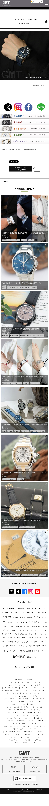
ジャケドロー (34, 696)
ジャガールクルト (36, 626)
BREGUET (22, 608)
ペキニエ (40, 721)
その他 (25, 742)
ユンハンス (28, 718)
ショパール (39, 732)
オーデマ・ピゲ (23, 622)
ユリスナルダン (40, 734)
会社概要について (35, 771)
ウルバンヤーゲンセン (13, 732)
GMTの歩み (18, 679)
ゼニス (40, 630)
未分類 (33, 742)
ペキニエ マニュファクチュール (19, 682)
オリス (37, 737)
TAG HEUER (15, 335)
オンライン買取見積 (13, 771)
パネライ (34, 641)
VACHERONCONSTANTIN (27, 527)
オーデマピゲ (10, 622)
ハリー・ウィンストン (11, 726)
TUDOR (23, 335)
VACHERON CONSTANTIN (10, 527)
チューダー (41, 335)
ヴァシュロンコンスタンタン (32, 651)
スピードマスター (22, 630)
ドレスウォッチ (27, 637)
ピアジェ (39, 718)
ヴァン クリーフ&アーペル (17, 685)
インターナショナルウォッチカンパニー (19, 287)
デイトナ (17, 637)
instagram (26, 784)
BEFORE (6, 181)
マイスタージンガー (39, 699)
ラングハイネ (14, 693)
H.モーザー (26, 734)
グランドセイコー (16, 627)
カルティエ (12, 479)
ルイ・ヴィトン (26, 737)
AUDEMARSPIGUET (10, 608)
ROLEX (24, 239)
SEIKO (31, 239)
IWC (11, 239)
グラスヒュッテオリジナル (31, 693)
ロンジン (35, 715)
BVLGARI (6, 335)
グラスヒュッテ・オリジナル (15, 721)
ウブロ (37, 617)
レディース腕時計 (35, 685)
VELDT (16, 742)
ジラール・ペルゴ (38, 688)
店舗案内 (13, 767)
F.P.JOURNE (6, 574)
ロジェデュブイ (23, 699)
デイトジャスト (36, 383)
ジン (17, 734)
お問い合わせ (35, 767)
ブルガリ (20, 646)
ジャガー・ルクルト (13, 707)
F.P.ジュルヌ (16, 574)
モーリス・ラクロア (11, 688)
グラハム (38, 740)
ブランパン (13, 645)
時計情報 (34, 287)
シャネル (26, 626)
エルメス (26, 690)
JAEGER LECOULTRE (16, 383)
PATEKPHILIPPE (41, 612)
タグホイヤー (31, 335)
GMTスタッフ (43, 85)
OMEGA (17, 239)
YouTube (29, 617)
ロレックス (34, 431)
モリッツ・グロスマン (14, 718)
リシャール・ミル (39, 726)
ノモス (31, 721)
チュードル (43, 634)
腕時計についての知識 (12, 690)
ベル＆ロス (33, 729)
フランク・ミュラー (19, 729)
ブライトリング (36, 710)
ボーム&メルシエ (14, 740)
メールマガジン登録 (26, 667)
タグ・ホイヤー (27, 712)
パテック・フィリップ (16, 641)
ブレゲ (29, 646)
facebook (18, 784)
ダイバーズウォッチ (21, 634)
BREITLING (30, 608)
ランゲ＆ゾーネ (39, 646)
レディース (26, 726)
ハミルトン (27, 740)
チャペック (36, 682)
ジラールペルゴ (9, 699)
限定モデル (31, 657)
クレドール (30, 679)
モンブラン (13, 737)
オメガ (39, 701)
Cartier (5, 239)
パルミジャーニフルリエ (18, 696)
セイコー (33, 630)
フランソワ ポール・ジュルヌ (30, 574)
